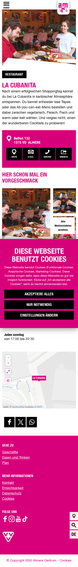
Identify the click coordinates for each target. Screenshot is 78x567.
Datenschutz (12, 493)
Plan (5, 463)
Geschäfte (10, 452)
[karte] (74, 516)
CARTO (39, 407)
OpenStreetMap (18, 407)
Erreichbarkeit (12, 488)
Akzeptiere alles (39, 294)
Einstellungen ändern (39, 315)
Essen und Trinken (16, 457)
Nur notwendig (39, 305)
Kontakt (8, 483)
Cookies (8, 499)
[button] (39, 380)
